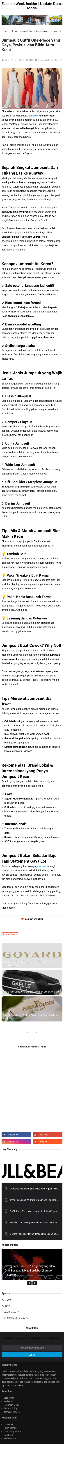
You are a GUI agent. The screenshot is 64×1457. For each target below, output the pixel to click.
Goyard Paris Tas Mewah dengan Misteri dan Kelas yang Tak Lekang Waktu (30, 963)
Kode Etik (8, 1401)
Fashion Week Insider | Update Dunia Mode (38, 1449)
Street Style (53, 60)
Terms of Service (12, 1412)
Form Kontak (10, 1428)
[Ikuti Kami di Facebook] (16, 1134)
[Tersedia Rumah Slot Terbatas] (32, 20)
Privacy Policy (10, 1408)
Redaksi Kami (10, 1438)
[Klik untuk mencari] (60, 4)
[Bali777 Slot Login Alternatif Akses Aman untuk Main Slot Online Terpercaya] (32, 1280)
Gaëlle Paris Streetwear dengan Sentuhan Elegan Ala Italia (31, 991)
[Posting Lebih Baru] (27, 1032)
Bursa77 (6, 1300)
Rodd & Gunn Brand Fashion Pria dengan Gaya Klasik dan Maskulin (31, 1017)
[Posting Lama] (36, 1032)
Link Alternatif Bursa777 (15, 1318)
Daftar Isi (8, 1424)
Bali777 (6, 1306)
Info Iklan (8, 1435)
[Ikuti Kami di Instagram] (16, 1141)
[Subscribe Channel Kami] (47, 1134)
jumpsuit (33, 115)
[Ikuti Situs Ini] (47, 1141)
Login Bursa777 (10, 1312)
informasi (42, 60)
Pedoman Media (12, 1405)
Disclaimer (9, 1398)
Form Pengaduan (12, 1431)
